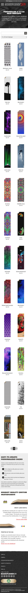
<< (11, 448)
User (2, 557)
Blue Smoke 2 (21, 305)
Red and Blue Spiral (20, 136)
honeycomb (7, 406)
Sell (2, 569)
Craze (20, 237)
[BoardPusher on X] (7, 576)
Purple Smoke (7, 136)
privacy (23, 590)
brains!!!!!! (21, 339)
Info (2, 554)
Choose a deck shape (21, 519)
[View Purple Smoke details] (7, 122)
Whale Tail (21, 169)
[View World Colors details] (7, 156)
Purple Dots (7, 339)
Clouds (20, 68)
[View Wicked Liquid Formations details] (7, 291)
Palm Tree (7, 102)
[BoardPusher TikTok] (9, 576)
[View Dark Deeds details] (7, 258)
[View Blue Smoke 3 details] (20, 88)
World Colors (7, 169)
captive (21, 440)
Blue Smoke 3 (21, 102)
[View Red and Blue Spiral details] (20, 122)
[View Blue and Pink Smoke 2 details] (7, 359)
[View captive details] (20, 427)
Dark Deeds (7, 271)
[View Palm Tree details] (7, 88)
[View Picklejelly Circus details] (20, 190)
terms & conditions (19, 590)
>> (16, 448)
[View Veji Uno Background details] (20, 258)
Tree (21, 406)
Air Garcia (7, 203)
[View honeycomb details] (7, 393)
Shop (2, 566)
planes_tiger (7, 440)
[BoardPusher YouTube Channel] (14, 576)
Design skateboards (6, 560)
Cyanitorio (7, 237)
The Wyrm (21, 373)
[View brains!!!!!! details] (20, 325)
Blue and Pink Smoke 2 (7, 373)
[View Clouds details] (20, 54)
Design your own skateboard (8, 543)
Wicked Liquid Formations (7, 305)
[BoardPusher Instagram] (2, 576)
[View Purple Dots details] (7, 325)
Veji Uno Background (21, 271)
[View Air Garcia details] (7, 190)
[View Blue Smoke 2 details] (20, 291)
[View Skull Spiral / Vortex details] (7, 54)
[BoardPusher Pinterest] (11, 576)
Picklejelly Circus (21, 203)
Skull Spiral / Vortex (7, 68)
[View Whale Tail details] (20, 156)
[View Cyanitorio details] (7, 224)
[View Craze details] (20, 224)
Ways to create (5, 563)
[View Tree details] (20, 393)
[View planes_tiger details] (7, 427)
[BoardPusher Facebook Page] (4, 576)
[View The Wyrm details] (20, 359)
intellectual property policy (5, 591)
